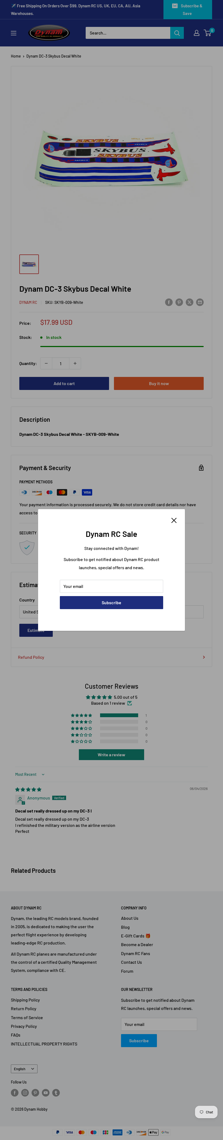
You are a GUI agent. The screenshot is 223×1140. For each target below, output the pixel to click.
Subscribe (111, 602)
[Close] (174, 520)
